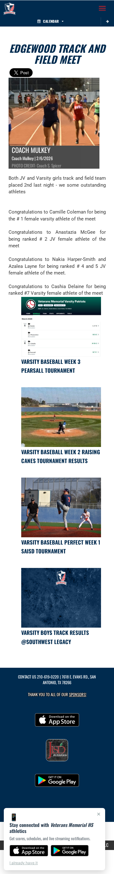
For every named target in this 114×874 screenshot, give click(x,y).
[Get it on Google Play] (70, 850)
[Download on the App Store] (29, 850)
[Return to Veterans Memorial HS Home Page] (9, 8)
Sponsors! (77, 694)
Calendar (51, 21)
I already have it (24, 862)
